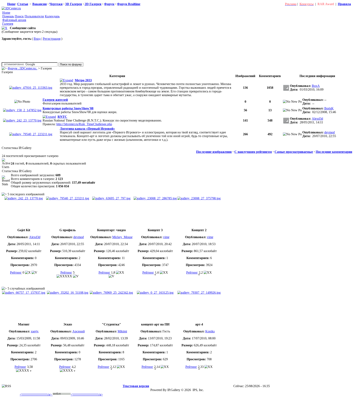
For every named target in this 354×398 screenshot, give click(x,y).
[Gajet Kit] (22, 120)
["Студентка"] (111, 292)
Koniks (210, 331)
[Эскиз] (67, 292)
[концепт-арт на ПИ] (155, 292)
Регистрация (51, 38)
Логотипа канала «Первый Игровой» (87, 128)
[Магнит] (23, 292)
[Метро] (30, 87)
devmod (329, 132)
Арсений (78, 331)
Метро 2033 (83, 80)
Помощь (8, 16)
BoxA (316, 86)
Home (11, 4)
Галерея (7, 23)
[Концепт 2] (199, 198)
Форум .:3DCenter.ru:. (22, 68)
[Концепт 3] (155, 198)
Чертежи (55, 4)
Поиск (19, 16)
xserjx (35, 331)
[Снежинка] (22, 110)
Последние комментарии (334, 152)
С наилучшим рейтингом (253, 152)
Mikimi (122, 331)
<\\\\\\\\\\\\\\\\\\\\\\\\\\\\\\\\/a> (36, 394)
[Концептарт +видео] (111, 198)
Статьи (22, 4)
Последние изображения (214, 152)
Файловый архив (14, 20)
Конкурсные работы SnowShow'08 (68, 108)
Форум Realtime (128, 4)
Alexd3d (317, 118)
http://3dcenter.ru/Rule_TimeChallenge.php (84, 124)
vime (166, 237)
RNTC (62, 116)
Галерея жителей (55, 99)
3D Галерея (73, 4)
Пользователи (34, 16)
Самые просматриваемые (294, 152)
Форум (109, 4)
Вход (37, 38)
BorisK (329, 108)
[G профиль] (30, 134)
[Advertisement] (76, 382)
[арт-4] (199, 292)
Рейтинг (16, 272)
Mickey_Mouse (122, 237)
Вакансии (39, 4)
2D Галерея (93, 4)
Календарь (52, 16)
